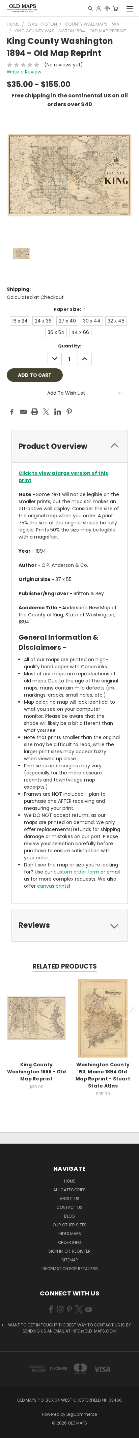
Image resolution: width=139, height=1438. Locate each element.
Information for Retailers (69, 1269)
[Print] (34, 411)
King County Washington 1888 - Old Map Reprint (36, 1071)
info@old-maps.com (94, 1331)
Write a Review (24, 71)
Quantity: (69, 346)
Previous (7, 1009)
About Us (70, 1198)
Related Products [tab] (64, 966)
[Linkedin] (57, 411)
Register (81, 1251)
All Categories (69, 1190)
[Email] (23, 411)
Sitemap (69, 1260)
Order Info (69, 1242)
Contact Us (69, 1207)
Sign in (56, 1251)
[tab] (69, 446)
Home (69, 1181)
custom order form (76, 871)
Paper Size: (70, 309)
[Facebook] (11, 411)
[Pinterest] (69, 411)
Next (131, 1009)
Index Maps (69, 1233)
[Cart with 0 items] (115, 8)
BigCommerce (81, 1414)
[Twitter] (46, 411)
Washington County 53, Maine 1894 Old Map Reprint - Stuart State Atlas (103, 1075)
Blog (69, 1216)
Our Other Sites (70, 1225)
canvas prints (53, 886)
